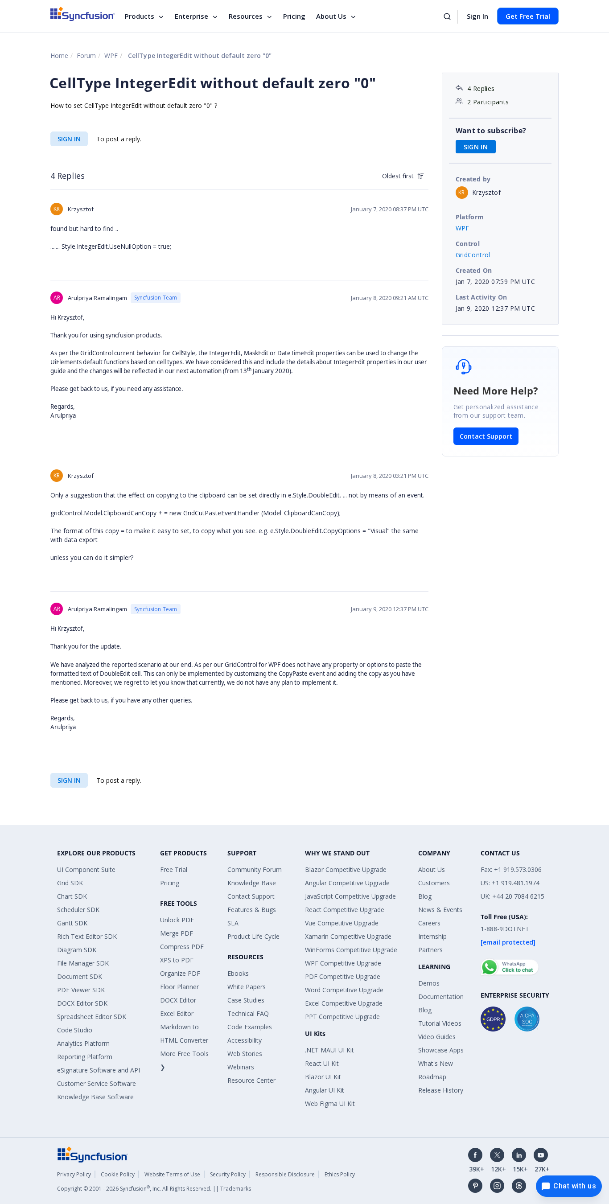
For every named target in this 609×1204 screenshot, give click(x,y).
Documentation (441, 996)
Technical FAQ (248, 1013)
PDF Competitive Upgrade (342, 976)
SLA (233, 923)
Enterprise (191, 16)
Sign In (477, 16)
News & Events (440, 909)
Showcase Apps (441, 1050)
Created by (473, 179)
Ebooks (238, 973)
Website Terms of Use (172, 1174)
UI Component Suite (86, 869)
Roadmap (432, 1077)
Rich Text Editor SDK (87, 936)
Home (59, 55)
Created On (474, 270)
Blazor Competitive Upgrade (346, 869)
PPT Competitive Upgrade (342, 1016)
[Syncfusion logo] (82, 14)
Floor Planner (179, 986)
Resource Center (251, 1080)
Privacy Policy (74, 1174)
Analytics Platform (83, 1043)
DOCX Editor (178, 1000)
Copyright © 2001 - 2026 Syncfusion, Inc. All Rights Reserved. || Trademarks (154, 1188)
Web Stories (244, 1053)
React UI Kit (322, 1063)
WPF (111, 55)
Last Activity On (481, 297)
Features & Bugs (251, 909)
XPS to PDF (176, 960)
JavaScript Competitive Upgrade (350, 896)
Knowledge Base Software (95, 1097)
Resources (246, 16)
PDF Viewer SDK (81, 990)
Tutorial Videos (439, 1023)
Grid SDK (70, 883)
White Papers (246, 986)
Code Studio (74, 1030)
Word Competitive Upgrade (344, 990)
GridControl (473, 255)
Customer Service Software (96, 1083)
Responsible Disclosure (285, 1174)
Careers (429, 923)
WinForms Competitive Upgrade (351, 949)
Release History (440, 1090)
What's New (435, 1063)
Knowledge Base (251, 883)
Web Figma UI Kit (330, 1103)
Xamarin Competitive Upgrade (348, 936)
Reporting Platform (84, 1056)
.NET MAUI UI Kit (329, 1050)
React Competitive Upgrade (344, 909)
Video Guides (437, 1036)
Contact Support (486, 436)
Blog (425, 896)
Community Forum (254, 869)
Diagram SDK (76, 949)
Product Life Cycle (253, 936)
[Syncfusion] (92, 1154)
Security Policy (228, 1174)
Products (139, 16)
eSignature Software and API (98, 1070)
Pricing (294, 16)
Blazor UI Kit (323, 1077)
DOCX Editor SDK (82, 1003)
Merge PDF (176, 933)
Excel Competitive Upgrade (344, 1003)
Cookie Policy (118, 1174)
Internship (432, 936)
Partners (430, 949)
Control (468, 243)
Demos (429, 983)
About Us (331, 16)
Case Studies (245, 1000)
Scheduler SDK (78, 909)
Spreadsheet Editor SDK (91, 1016)
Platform (470, 217)
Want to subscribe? (491, 131)
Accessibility (244, 1040)
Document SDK (79, 976)
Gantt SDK (72, 923)
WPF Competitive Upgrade (343, 963)
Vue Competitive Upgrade (342, 923)
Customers (434, 883)
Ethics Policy (340, 1174)
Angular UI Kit (324, 1090)
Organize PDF (180, 973)
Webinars (240, 1067)
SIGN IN (69, 139)
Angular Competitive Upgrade (347, 883)
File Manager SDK (83, 963)
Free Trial (173, 869)
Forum (86, 55)
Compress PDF (182, 946)
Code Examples (249, 1027)
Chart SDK (72, 896)
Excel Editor (176, 1013)
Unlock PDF (177, 920)
